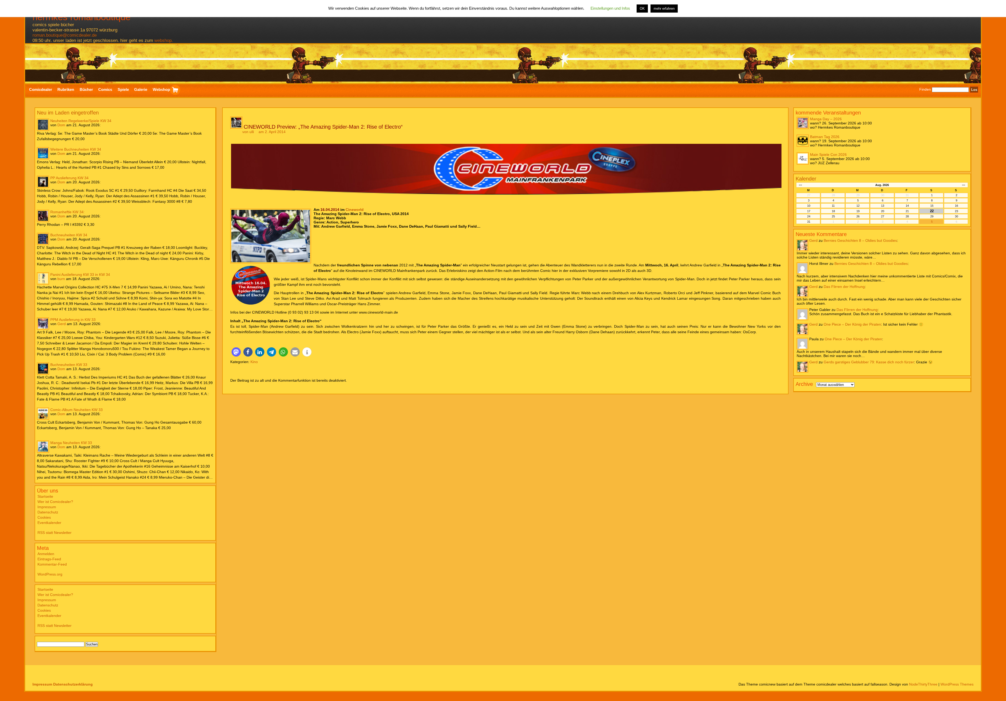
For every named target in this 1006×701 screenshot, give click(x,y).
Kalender (806, 179)
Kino (254, 362)
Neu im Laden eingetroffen (68, 113)
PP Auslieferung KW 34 (69, 178)
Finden (925, 89)
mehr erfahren (664, 8)
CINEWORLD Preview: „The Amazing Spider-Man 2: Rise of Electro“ (323, 127)
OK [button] (642, 8)
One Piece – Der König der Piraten (852, 324)
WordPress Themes (957, 684)
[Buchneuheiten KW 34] (43, 239)
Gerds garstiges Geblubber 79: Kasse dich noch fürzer (869, 362)
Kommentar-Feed (52, 564)
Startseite (45, 496)
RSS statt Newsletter (54, 532)
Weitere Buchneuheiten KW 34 (75, 149)
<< (800, 185)
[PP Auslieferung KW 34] (43, 182)
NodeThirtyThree (923, 684)
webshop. (163, 40)
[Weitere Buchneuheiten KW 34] (43, 153)
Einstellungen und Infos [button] (610, 8)
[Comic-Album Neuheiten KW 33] (43, 414)
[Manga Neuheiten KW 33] (43, 447)
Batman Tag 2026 (824, 137)
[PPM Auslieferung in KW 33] (43, 323)
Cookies (44, 517)
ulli (251, 132)
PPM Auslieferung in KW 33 (73, 319)
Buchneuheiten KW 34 (68, 235)
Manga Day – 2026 (826, 119)
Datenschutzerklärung (73, 684)
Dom (61, 125)
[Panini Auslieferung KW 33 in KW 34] (43, 278)
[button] (236, 352)
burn (61, 279)
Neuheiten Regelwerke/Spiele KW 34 (80, 121)
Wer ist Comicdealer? (55, 502)
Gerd (61, 324)
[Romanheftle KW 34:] (43, 216)
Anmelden (45, 554)
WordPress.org (49, 574)
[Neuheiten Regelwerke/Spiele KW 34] (43, 125)
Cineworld (355, 209)
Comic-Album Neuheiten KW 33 (76, 410)
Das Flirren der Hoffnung (844, 286)
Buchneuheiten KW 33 (68, 365)
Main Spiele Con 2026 (828, 154)
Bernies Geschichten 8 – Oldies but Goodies (860, 240)
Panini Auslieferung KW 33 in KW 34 (80, 274)
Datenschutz (47, 512)
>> (963, 185)
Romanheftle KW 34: (67, 212)
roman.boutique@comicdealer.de (64, 35)
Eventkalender (49, 523)
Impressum (46, 507)
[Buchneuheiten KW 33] (43, 369)
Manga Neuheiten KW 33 (71, 443)
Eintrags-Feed (49, 559)
